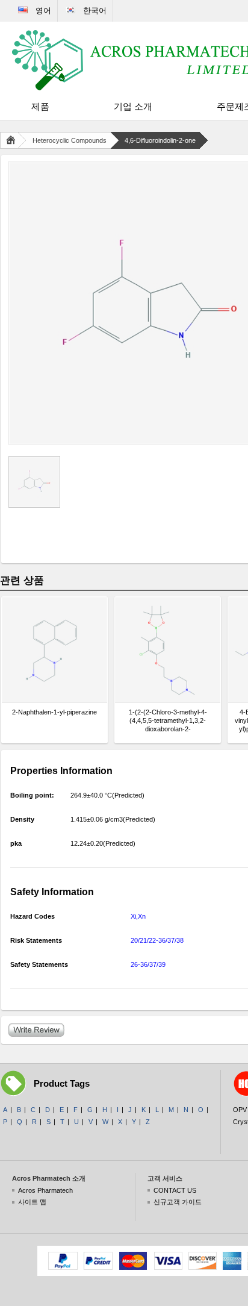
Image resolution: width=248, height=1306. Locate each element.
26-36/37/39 (148, 964)
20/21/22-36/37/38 (157, 940)
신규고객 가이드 (177, 1201)
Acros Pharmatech (45, 1190)
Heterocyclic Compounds (70, 140)
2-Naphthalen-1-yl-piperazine (54, 712)
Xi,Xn (138, 916)
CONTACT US (174, 1190)
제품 (40, 106)
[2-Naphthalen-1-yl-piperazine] (54, 649)
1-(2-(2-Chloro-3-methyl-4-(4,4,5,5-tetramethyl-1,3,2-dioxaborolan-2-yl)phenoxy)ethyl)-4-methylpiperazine (168, 720)
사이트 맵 (32, 1201)
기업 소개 (133, 106)
